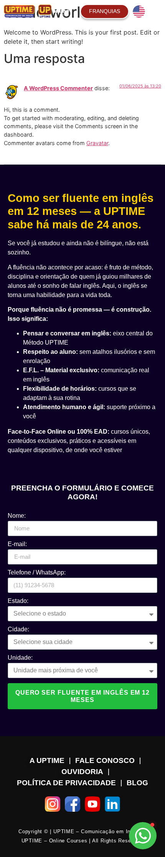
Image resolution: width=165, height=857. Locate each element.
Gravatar (97, 143)
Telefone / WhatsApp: (37, 573)
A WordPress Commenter (58, 88)
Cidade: (18, 629)
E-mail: (17, 544)
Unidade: (20, 658)
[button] (156, 11)
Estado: (18, 601)
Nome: (17, 516)
